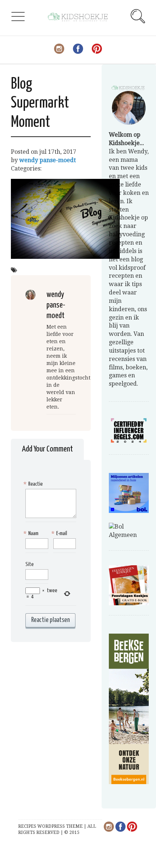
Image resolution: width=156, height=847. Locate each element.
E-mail (60, 533)
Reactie (34, 484)
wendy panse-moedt (47, 160)
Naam (31, 533)
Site (29, 564)
